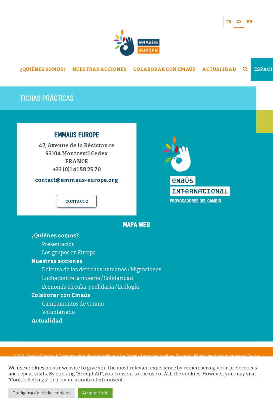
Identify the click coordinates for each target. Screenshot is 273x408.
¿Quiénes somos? (55, 235)
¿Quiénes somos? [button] (43, 69)
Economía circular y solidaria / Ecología (90, 287)
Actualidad (219, 69)
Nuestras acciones (57, 261)
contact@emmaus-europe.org (76, 180)
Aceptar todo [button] (95, 392)
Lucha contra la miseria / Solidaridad (87, 278)
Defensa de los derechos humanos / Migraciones (101, 269)
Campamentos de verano (73, 304)
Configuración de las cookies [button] (41, 392)
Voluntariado (58, 312)
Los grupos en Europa (69, 252)
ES (239, 21)
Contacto (76, 201)
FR (228, 22)
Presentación (58, 244)
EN (249, 22)
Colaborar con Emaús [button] (164, 69)
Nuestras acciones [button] (99, 69)
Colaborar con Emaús (60, 295)
